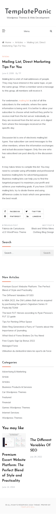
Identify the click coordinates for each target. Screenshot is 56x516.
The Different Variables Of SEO (18, 295)
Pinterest (15, 216)
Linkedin (37, 216)
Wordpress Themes (12, 417)
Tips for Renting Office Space (17, 321)
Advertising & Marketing (14, 371)
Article (5, 376)
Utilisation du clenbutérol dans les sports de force (26, 351)
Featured (6, 397)
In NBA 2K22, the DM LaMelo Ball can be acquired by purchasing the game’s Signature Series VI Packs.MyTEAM (27, 304)
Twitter (36, 212)
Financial (6, 402)
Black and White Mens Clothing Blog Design (42, 230)
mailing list (24, 100)
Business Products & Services (17, 387)
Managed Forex (10, 345)
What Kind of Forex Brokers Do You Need (23, 335)
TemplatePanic (28, 11)
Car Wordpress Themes (14, 392)
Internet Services (10, 412)
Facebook (15, 212)
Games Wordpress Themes (16, 407)
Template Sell (28, 507)
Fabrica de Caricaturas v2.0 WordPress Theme (14, 230)
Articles (5, 56)
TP (20, 73)
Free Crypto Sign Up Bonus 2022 (18, 340)
